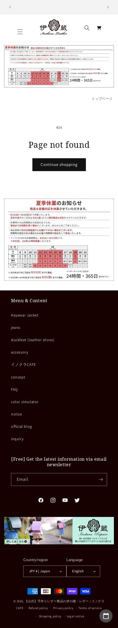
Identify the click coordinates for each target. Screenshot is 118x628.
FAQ (14, 389)
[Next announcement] (108, 7)
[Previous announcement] (10, 7)
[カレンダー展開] (106, 616)
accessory (19, 352)
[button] (20, 32)
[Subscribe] (101, 479)
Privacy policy (63, 608)
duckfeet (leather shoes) (32, 339)
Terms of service (90, 608)
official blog (21, 426)
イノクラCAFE (23, 364)
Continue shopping (59, 164)
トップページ (102, 99)
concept (18, 377)
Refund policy (38, 608)
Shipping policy (50, 616)
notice (16, 414)
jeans (15, 327)
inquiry (17, 438)
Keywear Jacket (24, 315)
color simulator (25, 401)
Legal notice (75, 616)
